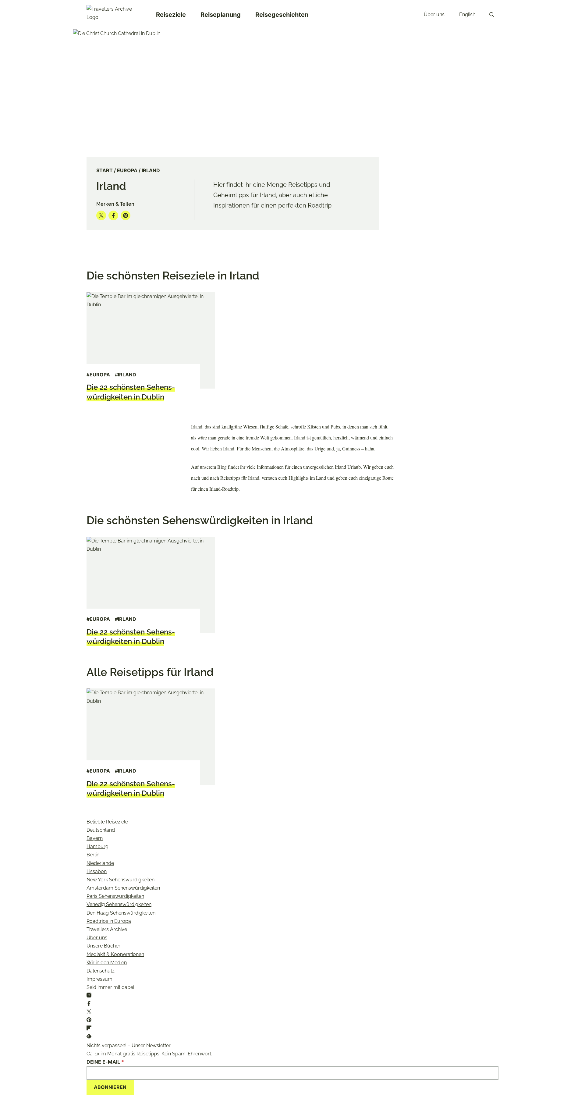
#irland (125, 375)
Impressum (99, 979)
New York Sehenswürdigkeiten (120, 880)
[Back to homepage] (114, 14)
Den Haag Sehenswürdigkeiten (121, 913)
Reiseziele (171, 14)
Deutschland (101, 830)
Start (104, 170)
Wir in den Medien (107, 962)
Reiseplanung (220, 14)
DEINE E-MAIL (105, 1062)
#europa (98, 375)
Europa (127, 170)
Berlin (93, 855)
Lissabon (97, 871)
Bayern (95, 838)
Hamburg (97, 846)
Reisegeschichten (281, 14)
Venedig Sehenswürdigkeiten (119, 904)
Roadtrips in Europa (109, 921)
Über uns (434, 14)
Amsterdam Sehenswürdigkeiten (123, 888)
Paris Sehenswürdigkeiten (115, 896)
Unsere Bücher (103, 946)
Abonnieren (110, 1087)
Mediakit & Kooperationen (115, 954)
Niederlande (100, 863)
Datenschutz (101, 971)
